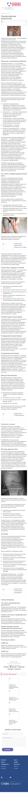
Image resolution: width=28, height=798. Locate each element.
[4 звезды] (11, 663)
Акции (16, 762)
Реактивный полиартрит (18, 591)
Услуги (3, 762)
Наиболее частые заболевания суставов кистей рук (13, 687)
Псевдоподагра (19, 415)
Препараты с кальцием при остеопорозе (14, 699)
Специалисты (5, 764)
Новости (16, 766)
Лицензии (3, 768)
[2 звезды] (9, 663)
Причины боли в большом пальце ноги (14, 711)
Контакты (17, 764)
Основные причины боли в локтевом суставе (13, 723)
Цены (15, 760)
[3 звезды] (10, 663)
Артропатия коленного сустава (20, 246)
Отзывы (16, 768)
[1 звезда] (8, 663)
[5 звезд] (12, 663)
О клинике (3, 766)
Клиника (3, 760)
